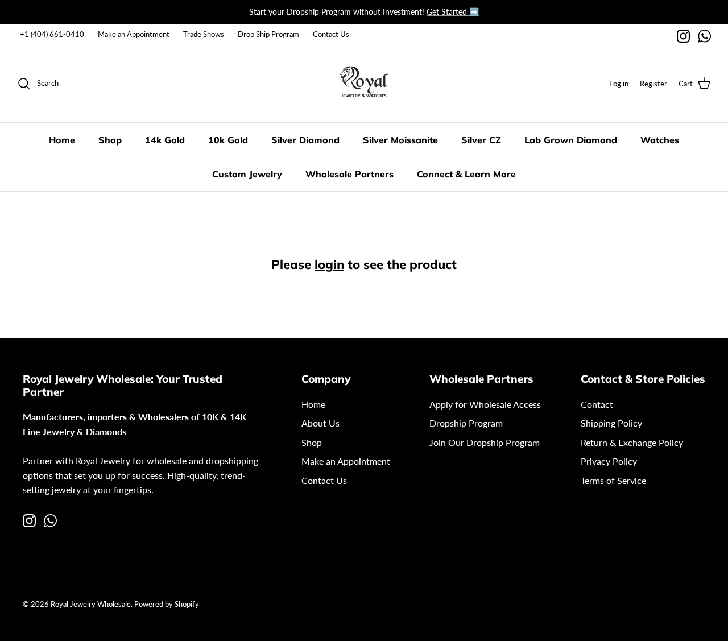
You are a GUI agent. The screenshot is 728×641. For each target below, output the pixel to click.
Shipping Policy (611, 422)
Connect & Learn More (466, 174)
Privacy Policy (609, 461)
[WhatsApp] (704, 36)
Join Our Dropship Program (484, 442)
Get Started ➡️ (453, 11)
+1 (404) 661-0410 (52, 34)
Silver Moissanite (400, 140)
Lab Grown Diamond (570, 140)
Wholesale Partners (349, 174)
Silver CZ (481, 140)
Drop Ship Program (268, 34)
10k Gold (228, 140)
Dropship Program (466, 422)
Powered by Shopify (166, 604)
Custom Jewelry (247, 174)
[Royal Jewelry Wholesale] (364, 83)
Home (62, 140)
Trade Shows (203, 34)
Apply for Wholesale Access (485, 404)
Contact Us (331, 34)
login (329, 264)
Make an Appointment (133, 34)
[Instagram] (683, 36)
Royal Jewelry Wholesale (91, 604)
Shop (110, 140)
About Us (320, 422)
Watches (659, 140)
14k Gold (165, 140)
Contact (597, 404)
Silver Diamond (305, 140)
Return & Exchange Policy (632, 442)
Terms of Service (613, 480)
